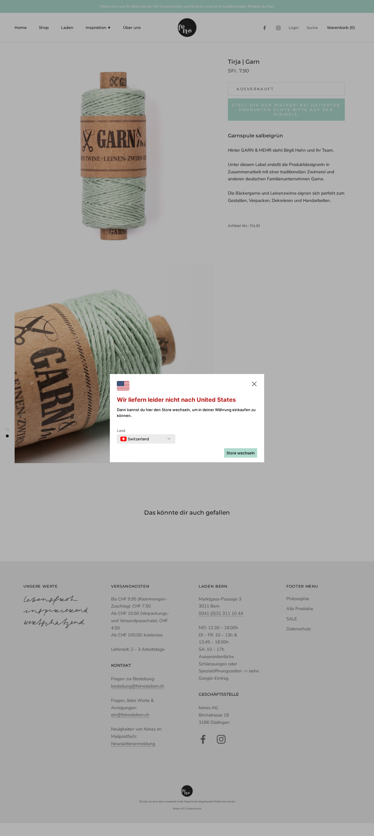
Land (121, 430)
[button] (254, 385)
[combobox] (134, 439)
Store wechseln (240, 453)
